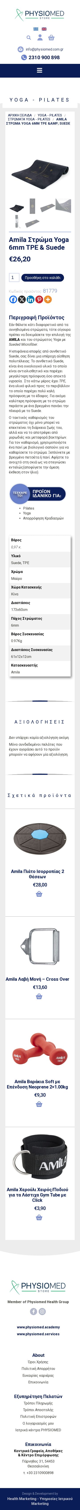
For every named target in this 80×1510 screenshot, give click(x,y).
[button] (40, 896)
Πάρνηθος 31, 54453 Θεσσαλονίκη (38, 1463)
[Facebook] (13, 299)
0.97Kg (16, 641)
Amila (15, 672)
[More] (48, 299)
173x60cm (19, 610)
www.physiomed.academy (38, 1327)
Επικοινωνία (38, 1382)
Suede (16, 563)
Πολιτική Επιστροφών (38, 1416)
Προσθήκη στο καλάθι (42, 278)
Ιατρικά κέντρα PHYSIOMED (38, 1430)
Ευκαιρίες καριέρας (38, 1375)
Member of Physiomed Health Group (38, 1302)
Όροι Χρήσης (38, 1362)
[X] (22, 299)
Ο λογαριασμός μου (38, 1423)
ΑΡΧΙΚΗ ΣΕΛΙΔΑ (20, 115)
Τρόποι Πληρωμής (38, 1403)
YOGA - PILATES (50, 115)
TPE (26, 563)
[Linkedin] (30, 299)
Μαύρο (16, 579)
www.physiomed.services (38, 1334)
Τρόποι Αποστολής (38, 1410)
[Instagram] (42, 1311)
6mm (15, 625)
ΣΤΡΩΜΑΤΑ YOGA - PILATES (29, 119)
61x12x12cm (21, 657)
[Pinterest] (39, 299)
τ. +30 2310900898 (38, 1473)
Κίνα (14, 594)
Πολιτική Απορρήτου (38, 1369)
